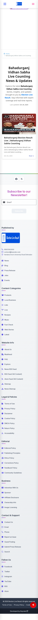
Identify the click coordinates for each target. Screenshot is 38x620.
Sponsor (7, 493)
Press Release (9, 270)
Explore (7, 364)
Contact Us (8, 522)
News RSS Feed (10, 369)
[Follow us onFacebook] (16, 179)
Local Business (10, 300)
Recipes (7, 315)
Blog (6, 266)
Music (6, 320)
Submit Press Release (12, 547)
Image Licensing (10, 507)
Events (7, 280)
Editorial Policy (10, 448)
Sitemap (7, 384)
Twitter (7, 572)
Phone (6, 532)
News (6, 261)
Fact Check (8, 325)
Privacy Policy (9, 409)
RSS (5, 586)
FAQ (6, 359)
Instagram (8, 576)
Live (6, 310)
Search (7, 552)
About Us (7, 349)
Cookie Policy (9, 418)
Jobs (6, 275)
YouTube (7, 581)
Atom (6, 591)
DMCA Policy (9, 423)
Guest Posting (9, 542)
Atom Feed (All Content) (13, 379)
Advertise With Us (11, 488)
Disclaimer (8, 413)
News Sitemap (10, 389)
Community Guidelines (13, 473)
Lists (6, 305)
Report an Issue (10, 537)
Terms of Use (9, 404)
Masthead (8, 354)
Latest (6, 335)
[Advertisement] (19, 30)
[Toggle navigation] (33, 4)
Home (8, 54)
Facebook (8, 567)
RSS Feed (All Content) (13, 374)
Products (7, 295)
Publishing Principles (12, 453)
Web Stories (9, 330)
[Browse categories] (4, 4)
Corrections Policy (11, 463)
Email (6, 527)
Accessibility (9, 433)
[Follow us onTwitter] (21, 179)
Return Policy (9, 428)
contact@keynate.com (12, 252)
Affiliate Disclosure (11, 497)
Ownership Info (10, 502)
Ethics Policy (9, 458)
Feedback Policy (10, 468)
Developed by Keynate (18, 611)
